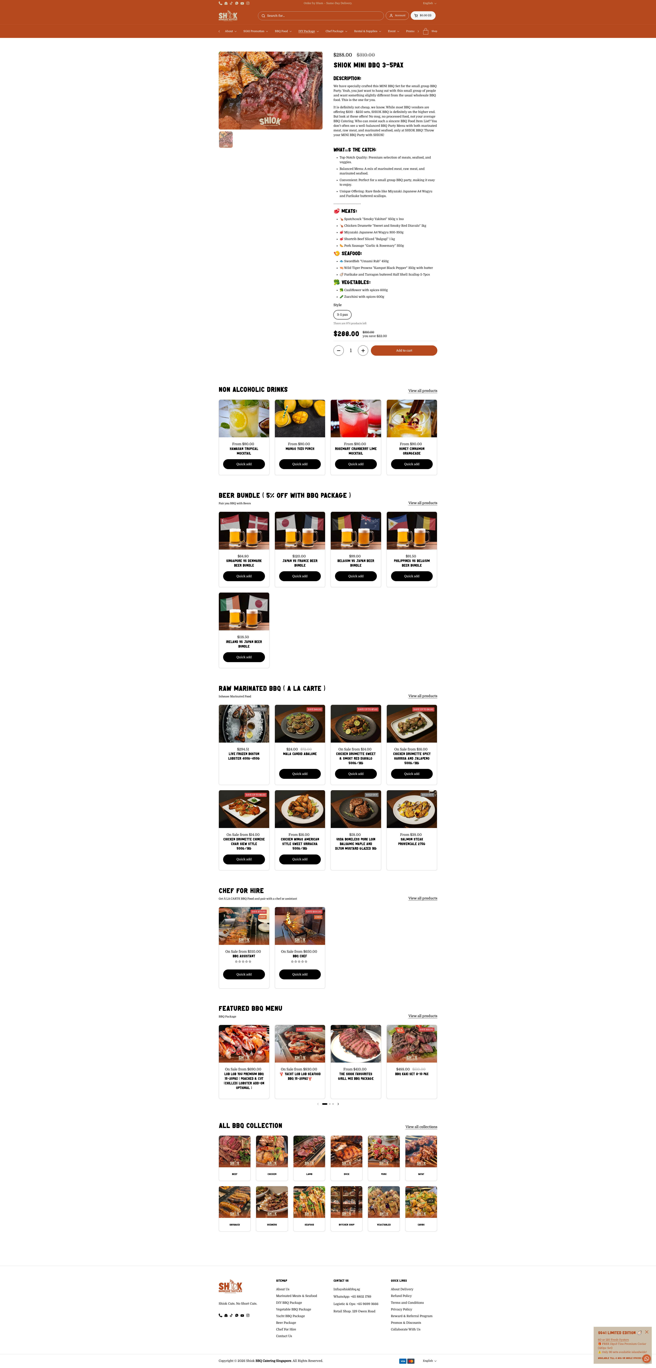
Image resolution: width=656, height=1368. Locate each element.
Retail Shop (342, 1311)
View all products (422, 391)
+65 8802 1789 (361, 1296)
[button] (423, 15)
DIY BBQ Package (289, 1302)
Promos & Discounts (406, 1322)
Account (400, 15)
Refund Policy (401, 1296)
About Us (282, 1289)
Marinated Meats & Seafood (296, 1296)
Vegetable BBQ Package (293, 1309)
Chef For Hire (286, 1329)
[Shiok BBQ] (228, 15)
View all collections (421, 1127)
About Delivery (402, 1289)
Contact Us (284, 1336)
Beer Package (286, 1322)
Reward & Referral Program (412, 1316)
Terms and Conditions (407, 1302)
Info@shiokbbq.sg (346, 1289)
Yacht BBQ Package (290, 1316)
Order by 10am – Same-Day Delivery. (328, 3)
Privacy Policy (401, 1309)
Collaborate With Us (405, 1329)
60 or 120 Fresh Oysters (613, 1339)
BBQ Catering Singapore (273, 1361)
